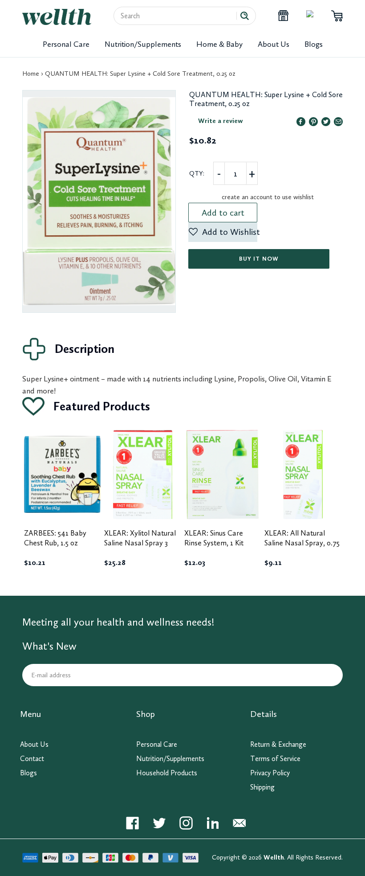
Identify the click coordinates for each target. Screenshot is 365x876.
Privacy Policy (270, 773)
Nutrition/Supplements (143, 44)
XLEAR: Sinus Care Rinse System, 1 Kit (213, 537)
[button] (222, 232)
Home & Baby (219, 44)
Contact (32, 758)
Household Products (166, 773)
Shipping (262, 787)
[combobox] (178, 16)
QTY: (196, 173)
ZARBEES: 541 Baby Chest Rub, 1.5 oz (55, 537)
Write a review (220, 121)
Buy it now (258, 258)
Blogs (313, 44)
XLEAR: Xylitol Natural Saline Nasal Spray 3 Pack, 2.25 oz (140, 542)
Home (30, 74)
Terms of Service (275, 758)
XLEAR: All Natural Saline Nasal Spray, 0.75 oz (302, 542)
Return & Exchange (278, 744)
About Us (273, 44)
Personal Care (66, 44)
